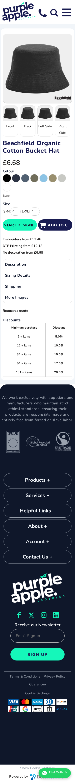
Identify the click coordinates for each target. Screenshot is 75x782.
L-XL (25, 211)
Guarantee (37, 684)
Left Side (45, 126)
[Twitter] (31, 615)
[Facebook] (19, 615)
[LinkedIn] (56, 615)
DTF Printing (13, 246)
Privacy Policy (54, 676)
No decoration (14, 252)
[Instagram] (44, 615)
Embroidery (12, 239)
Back (27, 126)
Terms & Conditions (25, 676)
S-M (6, 211)
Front (10, 126)
